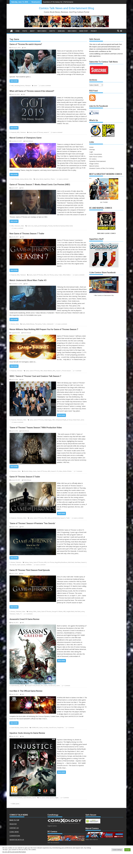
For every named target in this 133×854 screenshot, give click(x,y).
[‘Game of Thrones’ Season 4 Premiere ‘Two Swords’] (33, 530)
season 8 (46, 132)
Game (35, 85)
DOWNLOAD (34, 727)
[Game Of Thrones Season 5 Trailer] (33, 483)
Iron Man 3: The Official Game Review (26, 691)
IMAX (49, 518)
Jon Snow (69, 420)
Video (30, 179)
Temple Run (60, 727)
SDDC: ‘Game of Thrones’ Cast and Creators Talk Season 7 (35, 376)
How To (52, 31)
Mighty (56, 798)
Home (17, 31)
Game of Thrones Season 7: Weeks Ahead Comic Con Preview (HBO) (40, 184)
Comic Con (30, 226)
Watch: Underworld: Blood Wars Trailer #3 (28, 280)
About (32, 31)
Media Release (29, 141)
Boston (38, 685)
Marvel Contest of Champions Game (25, 138)
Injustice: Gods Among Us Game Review (27, 733)
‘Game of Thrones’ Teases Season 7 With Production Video (36, 427)
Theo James (38, 324)
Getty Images (48, 420)
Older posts (15, 804)
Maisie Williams (48, 371)
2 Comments (29, 614)
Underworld (50, 324)
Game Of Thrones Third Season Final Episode (30, 570)
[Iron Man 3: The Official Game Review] (33, 697)
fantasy (27, 562)
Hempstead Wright (61, 420)
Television (28, 85)
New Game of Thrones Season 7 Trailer (27, 233)
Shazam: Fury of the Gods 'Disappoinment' (57, 2)
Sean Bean (77, 562)
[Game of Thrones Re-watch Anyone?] (33, 51)
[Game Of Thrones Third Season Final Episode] (33, 577)
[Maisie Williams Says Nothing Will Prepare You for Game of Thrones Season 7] (33, 336)
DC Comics (92, 159)
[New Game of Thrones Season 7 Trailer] (33, 240)
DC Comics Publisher (17, 798)
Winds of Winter (67, 471)
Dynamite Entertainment (97, 161)
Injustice (52, 798)
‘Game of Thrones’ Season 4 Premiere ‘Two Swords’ (32, 523)
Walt (24, 47)
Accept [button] (127, 850)
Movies (13, 324)
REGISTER (13, 824)
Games (22, 179)
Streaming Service (19, 85)
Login (91, 152)
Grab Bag (61, 31)
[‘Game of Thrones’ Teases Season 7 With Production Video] (33, 434)
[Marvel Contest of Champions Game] (33, 144)
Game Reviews (15, 179)
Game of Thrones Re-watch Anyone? (26, 44)
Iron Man (45, 727)
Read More (14, 81)
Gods (47, 798)
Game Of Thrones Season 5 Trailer (25, 476)
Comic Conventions (95, 154)
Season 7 (58, 371)
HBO (12, 85)
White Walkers (67, 275)
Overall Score (52, 685)
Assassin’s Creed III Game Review (24, 619)
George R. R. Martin (57, 611)
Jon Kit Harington (42, 226)
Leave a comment (46, 85)
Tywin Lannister (21, 565)
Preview (50, 226)
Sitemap (92, 149)
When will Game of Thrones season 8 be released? (32, 91)
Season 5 (53, 471)
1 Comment (78, 371)
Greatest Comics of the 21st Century (101, 168)
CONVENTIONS (15, 836)
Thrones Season (66, 371)
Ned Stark (77, 611)
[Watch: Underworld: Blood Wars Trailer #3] (33, 287)
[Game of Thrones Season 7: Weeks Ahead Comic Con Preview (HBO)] (33, 191)
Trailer (60, 275)
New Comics (42, 31)
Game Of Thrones (38, 132)
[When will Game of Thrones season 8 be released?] (33, 98)
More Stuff (83, 31)
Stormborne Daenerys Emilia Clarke (63, 226)
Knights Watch (70, 611)
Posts (24, 31)
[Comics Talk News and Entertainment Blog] (11, 30)
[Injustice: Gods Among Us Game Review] (33, 740)
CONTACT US (14, 828)
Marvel (26, 179)
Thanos (53, 179)
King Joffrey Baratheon (61, 562)
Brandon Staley (28, 471)
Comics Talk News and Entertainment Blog (66, 8)
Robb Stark (71, 562)
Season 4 (83, 562)
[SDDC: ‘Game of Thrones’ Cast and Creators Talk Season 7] (33, 383)
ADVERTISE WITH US (17, 839)
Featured (13, 132)
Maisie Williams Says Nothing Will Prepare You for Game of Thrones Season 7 (44, 329)
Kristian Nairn (76, 420)
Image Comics (94, 164)
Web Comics (72, 31)
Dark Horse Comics (95, 156)
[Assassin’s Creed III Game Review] (33, 626)
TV (57, 471)
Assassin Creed (31, 685)
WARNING (29, 565)
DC (40, 798)
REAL (54, 371)
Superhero (47, 179)
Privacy (94, 31)
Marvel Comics (94, 166)
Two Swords (13, 565)
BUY (42, 685)
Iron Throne (50, 275)
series (56, 275)
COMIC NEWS (14, 832)
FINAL (34, 611)
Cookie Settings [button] (117, 850)
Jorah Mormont (55, 518)
